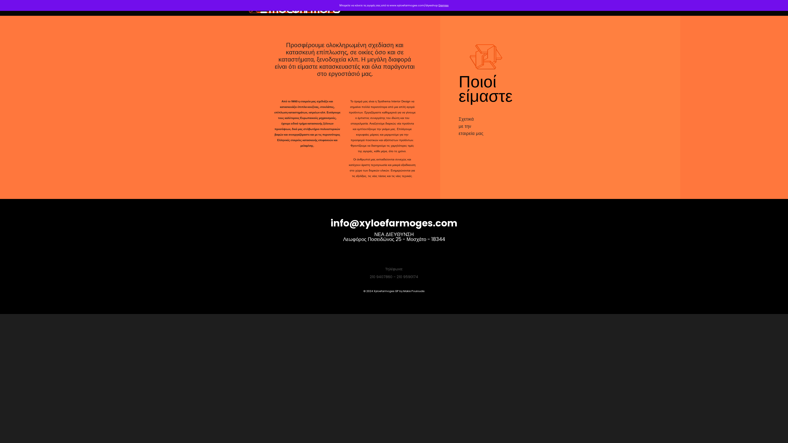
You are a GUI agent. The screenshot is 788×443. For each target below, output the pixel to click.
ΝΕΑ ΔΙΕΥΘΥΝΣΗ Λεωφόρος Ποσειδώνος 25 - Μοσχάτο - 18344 (394, 237)
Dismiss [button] (444, 5)
